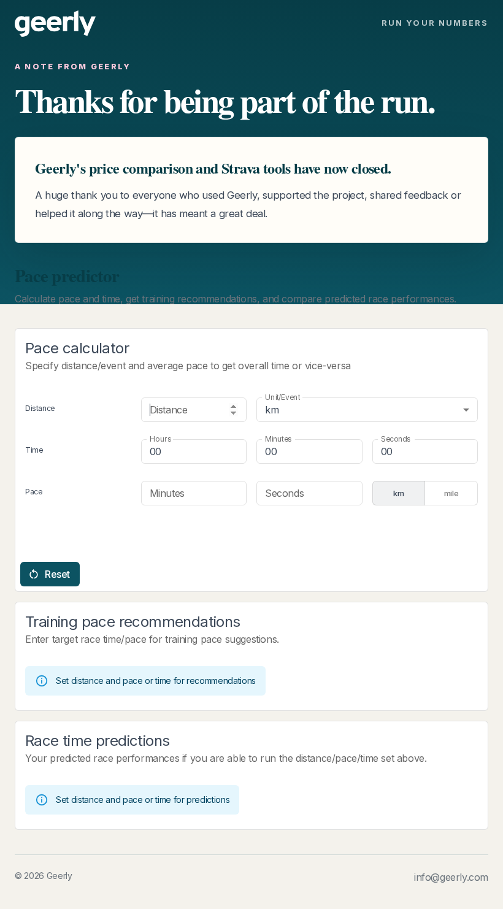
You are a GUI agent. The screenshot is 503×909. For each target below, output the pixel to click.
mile (451, 493)
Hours (160, 438)
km (398, 493)
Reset (57, 574)
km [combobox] (271, 410)
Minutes (278, 438)
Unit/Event (282, 397)
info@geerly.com (451, 877)
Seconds (395, 438)
